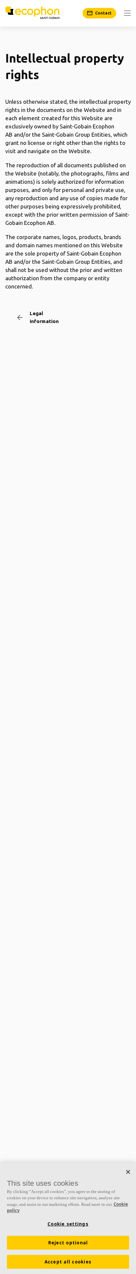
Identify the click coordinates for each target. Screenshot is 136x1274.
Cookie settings (68, 1224)
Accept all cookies (68, 1262)
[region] (68, 1218)
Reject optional (68, 1243)
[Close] (128, 1172)
